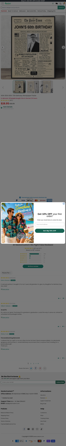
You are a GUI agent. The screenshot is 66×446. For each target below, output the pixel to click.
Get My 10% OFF (49, 231)
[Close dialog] (64, 204)
